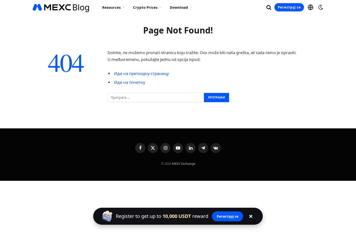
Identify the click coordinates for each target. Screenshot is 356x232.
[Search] (268, 7)
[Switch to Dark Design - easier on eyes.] (320, 7)
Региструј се (289, 7)
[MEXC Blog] (61, 7)
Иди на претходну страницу (141, 73)
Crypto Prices (145, 7)
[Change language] (310, 7)
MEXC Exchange (183, 163)
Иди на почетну (129, 82)
